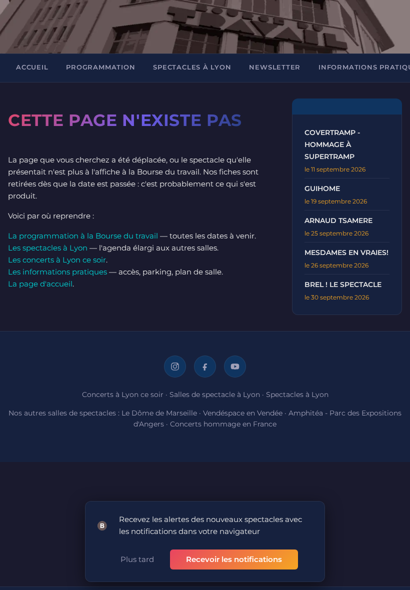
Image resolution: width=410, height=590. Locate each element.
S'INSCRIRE (144, 266)
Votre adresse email (148, 173)
